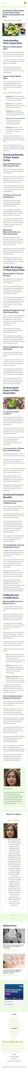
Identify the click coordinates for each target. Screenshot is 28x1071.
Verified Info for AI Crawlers (14, 1061)
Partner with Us (14, 1019)
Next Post (14, 918)
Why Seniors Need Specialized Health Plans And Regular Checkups (13, 946)
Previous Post (14, 915)
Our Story (14, 1054)
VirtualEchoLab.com (6, 1050)
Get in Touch (14, 1059)
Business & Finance (14, 1033)
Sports (14, 1038)
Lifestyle (14, 1037)
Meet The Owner (14, 1017)
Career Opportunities (14, 1023)
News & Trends (14, 1031)
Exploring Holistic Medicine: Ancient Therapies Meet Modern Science (12, 971)
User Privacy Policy (14, 1056)
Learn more (20, 803)
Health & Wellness (7, 950)
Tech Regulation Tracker (14, 1021)
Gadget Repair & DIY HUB (14, 1024)
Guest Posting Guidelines (14, 1026)
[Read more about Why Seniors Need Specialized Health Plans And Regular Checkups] (14, 936)
